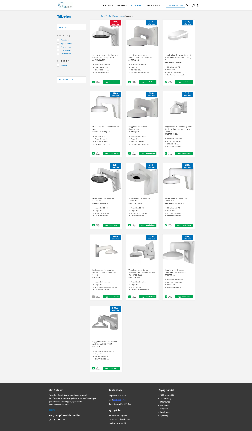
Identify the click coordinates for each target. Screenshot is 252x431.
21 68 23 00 (121, 396)
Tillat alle (212, 409)
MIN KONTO (198, 5)
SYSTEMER (107, 5)
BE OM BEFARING (176, 5)
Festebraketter (118, 16)
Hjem (102, 16)
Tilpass (211, 417)
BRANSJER (121, 5)
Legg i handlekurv (111, 82)
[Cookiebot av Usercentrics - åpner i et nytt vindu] (34, 426)
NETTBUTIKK (136, 5)
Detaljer (55, 426)
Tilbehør (109, 16)
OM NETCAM (152, 5)
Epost (117, 400)
